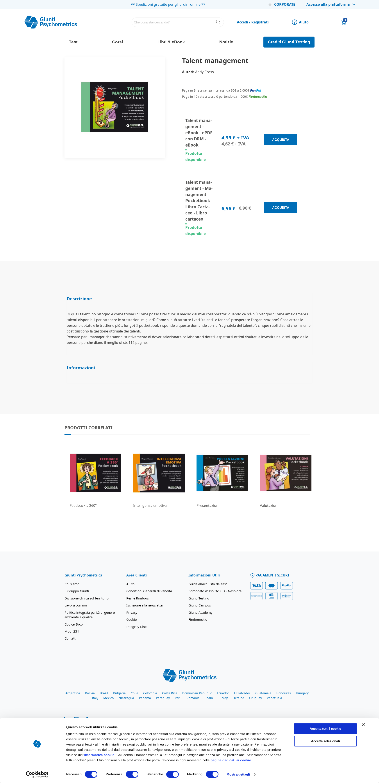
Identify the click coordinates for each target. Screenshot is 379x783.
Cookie (131, 619)
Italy (95, 698)
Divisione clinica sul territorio (86, 598)
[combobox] (178, 22)
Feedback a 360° (83, 505)
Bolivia (90, 693)
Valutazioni (269, 505)
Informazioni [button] (81, 368)
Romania (193, 698)
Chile (134, 693)
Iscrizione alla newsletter (145, 605)
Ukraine (238, 698)
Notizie (226, 42)
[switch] (132, 774)
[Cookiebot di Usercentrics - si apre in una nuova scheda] (37, 774)
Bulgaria (119, 693)
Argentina (72, 693)
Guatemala (263, 693)
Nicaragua (126, 698)
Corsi (117, 42)
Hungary (302, 693)
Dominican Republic (197, 693)
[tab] (189, 298)
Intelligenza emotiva (150, 505)
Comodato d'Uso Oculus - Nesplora (214, 591)
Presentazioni (208, 505)
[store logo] (50, 22)
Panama (145, 698)
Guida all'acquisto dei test (207, 584)
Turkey (223, 698)
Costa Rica (169, 693)
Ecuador (223, 693)
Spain (209, 698)
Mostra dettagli (238, 774)
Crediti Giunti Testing (289, 42)
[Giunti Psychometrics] (189, 674)
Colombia (150, 693)
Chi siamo (71, 584)
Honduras (283, 693)
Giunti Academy (200, 612)
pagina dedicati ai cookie (231, 760)
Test (73, 42)
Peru (178, 698)
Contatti (70, 638)
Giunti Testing (198, 598)
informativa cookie (99, 755)
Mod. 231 (71, 631)
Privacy (131, 612)
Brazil (104, 693)
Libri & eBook (171, 42)
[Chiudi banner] (363, 724)
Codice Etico (73, 624)
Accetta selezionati (325, 741)
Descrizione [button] (79, 299)
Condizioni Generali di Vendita (149, 591)
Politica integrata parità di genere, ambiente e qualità (90, 614)
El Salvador (242, 693)
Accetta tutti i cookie (325, 728)
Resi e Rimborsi (138, 598)
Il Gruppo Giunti (76, 591)
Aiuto (301, 22)
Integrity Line (136, 626)
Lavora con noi (75, 605)
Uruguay (255, 698)
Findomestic (197, 619)
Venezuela (274, 698)
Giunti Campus (199, 605)
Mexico (108, 698)
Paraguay (163, 698)
